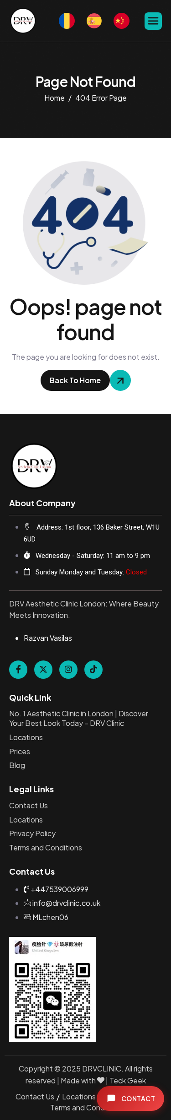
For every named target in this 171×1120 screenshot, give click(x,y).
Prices (19, 751)
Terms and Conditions (45, 847)
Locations (26, 737)
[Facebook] (18, 669)
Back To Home (75, 380)
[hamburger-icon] (153, 21)
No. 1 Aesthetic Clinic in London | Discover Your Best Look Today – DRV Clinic (78, 718)
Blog (17, 765)
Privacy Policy (32, 833)
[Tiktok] (93, 669)
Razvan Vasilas (48, 638)
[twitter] (43, 669)
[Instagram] (68, 669)
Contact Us (28, 805)
